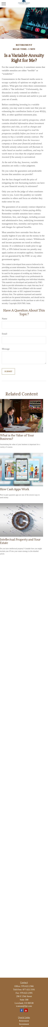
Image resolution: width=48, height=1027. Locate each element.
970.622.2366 (27, 986)
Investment (24, 1024)
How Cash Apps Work (14, 489)
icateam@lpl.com (24, 1006)
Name (4, 318)
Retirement (24, 1021)
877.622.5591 (29, 989)
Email (4, 333)
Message (6, 349)
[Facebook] (21, 1010)
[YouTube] (26, 1010)
